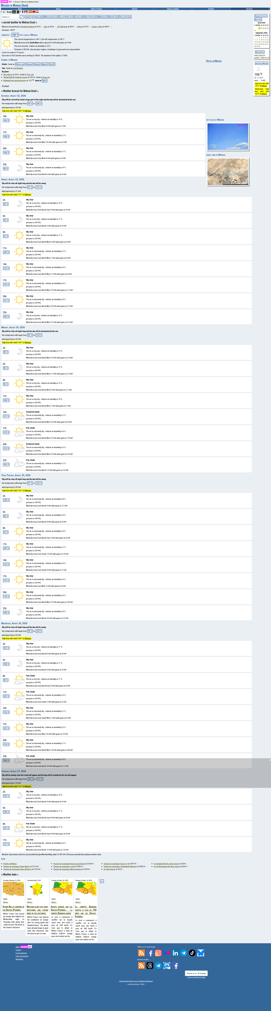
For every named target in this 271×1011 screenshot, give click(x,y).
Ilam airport (7, 74)
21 (255, 44)
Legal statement (21, 953)
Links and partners (22, 956)
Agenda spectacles (261, 16)
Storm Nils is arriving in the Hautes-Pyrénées (13, 908)
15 (257, 42)
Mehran (28, 110)
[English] (27, 12)
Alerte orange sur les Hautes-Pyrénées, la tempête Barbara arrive (61, 910)
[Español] (30, 12)
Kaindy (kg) (114, 16)
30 (268, 28)
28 (263, 28)
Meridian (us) (103, 16)
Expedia (36, 64)
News (20, 9)
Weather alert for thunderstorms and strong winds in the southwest (37, 910)
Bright (9, 12)
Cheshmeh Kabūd (27, 26)
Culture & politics (173, 9)
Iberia (45, 80)
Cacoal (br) (79, 16)
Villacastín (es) (125, 16)
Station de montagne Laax (63, 866)
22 (257, 44)
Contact (18, 950)
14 (255, 42)
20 (268, 42)
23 (259, 44)
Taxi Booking (18, 68)
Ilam (45, 26)
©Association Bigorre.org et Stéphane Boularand (136, 981)
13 (268, 40)
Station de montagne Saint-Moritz (16, 866)
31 (255, 30)
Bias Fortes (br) (91, 16)
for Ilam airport (109, 869)
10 (261, 40)
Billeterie (258, 19)
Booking (29, 64)
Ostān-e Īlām (97, 26)
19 (266, 42)
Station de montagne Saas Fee (115, 863)
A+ (4, 12)
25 (263, 44)
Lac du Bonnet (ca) (66, 16)
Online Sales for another (262, 56)
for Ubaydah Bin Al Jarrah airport (166, 863)
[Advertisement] (136, 621)
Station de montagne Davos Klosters (17, 869)
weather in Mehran (262, 63)
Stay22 (52, 64)
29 (266, 28)
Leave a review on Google (196, 977)
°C (18, 12)
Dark (14, 12)
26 (259, 28)
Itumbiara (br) (38, 16)
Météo (5, 902)
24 (261, 44)
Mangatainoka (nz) (51, 16)
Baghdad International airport (14, 80)
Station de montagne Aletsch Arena (67, 869)
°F (20, 12)
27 (261, 28)
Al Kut (79, 26)
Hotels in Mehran (214, 60)
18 (263, 42)
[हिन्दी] (37, 12)
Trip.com (30, 74)
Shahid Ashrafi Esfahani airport (15, 77)
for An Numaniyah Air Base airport (167, 866)
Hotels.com (20, 64)
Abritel (44, 64)
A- (1, 12)
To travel (5, 86)
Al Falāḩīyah (62, 26)
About (24, 947)
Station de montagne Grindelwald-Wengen (120, 866)
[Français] (24, 12)
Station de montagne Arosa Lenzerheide (68, 863)
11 (263, 40)
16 (259, 42)
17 (261, 42)
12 (266, 40)
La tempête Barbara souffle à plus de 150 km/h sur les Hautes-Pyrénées (86, 911)
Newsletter (19, 959)
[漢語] (33, 12)
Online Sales (260, 52)
